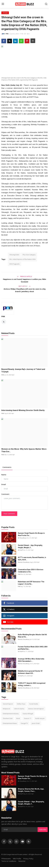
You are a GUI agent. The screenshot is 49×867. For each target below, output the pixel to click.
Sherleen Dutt (7, 718)
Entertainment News (10, 723)
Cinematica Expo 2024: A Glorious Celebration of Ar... (30, 571)
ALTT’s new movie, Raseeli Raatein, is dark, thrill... (32, 558)
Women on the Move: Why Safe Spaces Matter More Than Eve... (23, 450)
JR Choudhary (22, 538)
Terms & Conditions (8, 861)
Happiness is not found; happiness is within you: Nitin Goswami (24, 280)
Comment (5, 494)
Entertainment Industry (11, 714)
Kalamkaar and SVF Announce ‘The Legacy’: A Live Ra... (31, 583)
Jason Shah (36, 723)
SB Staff (20, 550)
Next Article (23, 286)
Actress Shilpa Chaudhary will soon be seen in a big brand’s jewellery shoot (24, 290)
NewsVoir (21, 861)
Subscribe (42, 829)
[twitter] (10, 841)
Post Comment (9, 514)
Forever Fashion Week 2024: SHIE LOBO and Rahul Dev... (33, 648)
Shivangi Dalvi (14, 255)
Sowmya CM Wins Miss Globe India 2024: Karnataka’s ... (31, 660)
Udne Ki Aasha (19, 709)
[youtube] (22, 841)
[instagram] (16, 841)
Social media (33, 704)
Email (3, 484)
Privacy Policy (28, 858)
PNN (3, 316)
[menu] (3, 4)
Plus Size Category (29, 255)
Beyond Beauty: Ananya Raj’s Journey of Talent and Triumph (23, 370)
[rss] (28, 841)
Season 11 (27, 718)
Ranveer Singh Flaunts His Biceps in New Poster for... (31, 534)
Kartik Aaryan (40, 718)
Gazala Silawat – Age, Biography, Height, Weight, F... (30, 546)
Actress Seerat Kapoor (36, 709)
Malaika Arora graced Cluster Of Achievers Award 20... (30, 672)
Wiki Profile (17, 858)
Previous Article (26, 276)
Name (3, 475)
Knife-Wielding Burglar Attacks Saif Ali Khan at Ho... (32, 636)
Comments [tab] (7, 467)
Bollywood (6, 709)
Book (18, 718)
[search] (46, 4)
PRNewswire (6, 858)
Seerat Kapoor (8, 704)
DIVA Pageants (14, 264)
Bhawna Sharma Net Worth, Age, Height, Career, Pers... (31, 790)
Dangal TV (24, 723)
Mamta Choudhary (24, 562)
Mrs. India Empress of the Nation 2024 (22, 259)
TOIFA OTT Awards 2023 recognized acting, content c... (31, 684)
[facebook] (4, 841)
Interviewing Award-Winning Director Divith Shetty (23, 410)
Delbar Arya (21, 704)
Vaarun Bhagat (28, 714)
